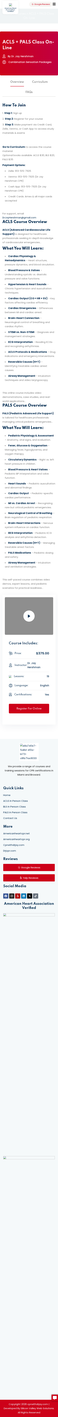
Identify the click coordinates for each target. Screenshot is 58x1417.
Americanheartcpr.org (16, 839)
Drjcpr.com (9, 850)
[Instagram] (11, 896)
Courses (20, 13)
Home (6, 795)
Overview (17, 82)
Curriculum (40, 82)
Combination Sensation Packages (30, 62)
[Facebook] (5, 896)
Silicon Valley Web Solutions (37, 1408)
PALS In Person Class (15, 812)
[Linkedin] (23, 896)
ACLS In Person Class (15, 801)
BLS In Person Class (14, 806)
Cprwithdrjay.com (13, 845)
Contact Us (10, 818)
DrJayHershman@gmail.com (19, 217)
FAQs (29, 92)
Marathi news (37, 781)
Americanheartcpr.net (16, 833)
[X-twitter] (29, 896)
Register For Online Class (29, 710)
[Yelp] (17, 896)
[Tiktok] (35, 896)
